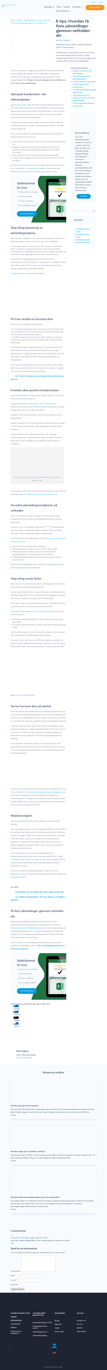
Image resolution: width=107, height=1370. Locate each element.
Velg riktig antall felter (81, 95)
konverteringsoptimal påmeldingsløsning (26, 928)
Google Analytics (32, 168)
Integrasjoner (15, 1324)
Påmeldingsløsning (83, 240)
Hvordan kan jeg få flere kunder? (25, 1106)
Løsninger (48, 7)
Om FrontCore (62, 11)
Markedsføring (30, 20)
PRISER (14, 1317)
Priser (58, 7)
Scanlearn (14, 273)
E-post (14, 1280)
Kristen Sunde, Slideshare (25, 695)
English (93, 2)
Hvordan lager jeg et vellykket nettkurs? (28, 1151)
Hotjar (54, 171)
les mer (13, 1115)
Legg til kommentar (17, 1289)
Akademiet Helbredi (18, 1238)
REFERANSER (16, 1320)
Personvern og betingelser (16, 1332)
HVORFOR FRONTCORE (20, 1313)
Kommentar (16, 1271)
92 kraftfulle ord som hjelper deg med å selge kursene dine (39, 892)
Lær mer (83, 196)
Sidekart (14, 1327)
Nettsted (14, 1285)
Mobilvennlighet (79, 100)
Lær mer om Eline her (24, 1058)
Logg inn (101, 2)
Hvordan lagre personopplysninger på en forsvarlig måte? (35, 1197)
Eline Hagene (64, 40)
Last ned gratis (27, 214)
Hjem (13, 20)
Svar (12, 1243)
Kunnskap (76, 7)
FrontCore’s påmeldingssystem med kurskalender (43, 792)
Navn (13, 1276)
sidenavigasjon (21, 105)
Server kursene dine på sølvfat (84, 98)
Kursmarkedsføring (83, 242)
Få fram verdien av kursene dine (84, 82)
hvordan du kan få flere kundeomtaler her (42, 494)
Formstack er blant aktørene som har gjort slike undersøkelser (34, 611)
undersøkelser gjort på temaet (22, 859)
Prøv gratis (95, 7)
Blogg (19, 20)
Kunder (67, 7)
